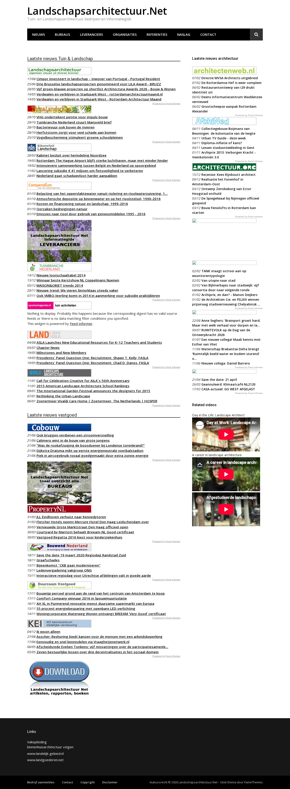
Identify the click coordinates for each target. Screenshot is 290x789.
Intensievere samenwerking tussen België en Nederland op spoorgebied (96, 165)
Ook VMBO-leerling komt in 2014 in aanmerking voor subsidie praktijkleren (98, 295)
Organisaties (125, 34)
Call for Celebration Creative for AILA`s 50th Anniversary (83, 380)
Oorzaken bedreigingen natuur (61, 209)
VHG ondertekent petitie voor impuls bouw (72, 117)
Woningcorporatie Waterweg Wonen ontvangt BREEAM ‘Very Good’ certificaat (101, 613)
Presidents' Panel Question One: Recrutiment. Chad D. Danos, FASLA (92, 362)
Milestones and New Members (61, 352)
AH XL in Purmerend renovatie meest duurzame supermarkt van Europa (95, 603)
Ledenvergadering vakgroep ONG (64, 570)
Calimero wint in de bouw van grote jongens (73, 440)
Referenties (157, 34)
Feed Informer (81, 323)
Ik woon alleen (48, 631)
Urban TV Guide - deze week (223, 138)
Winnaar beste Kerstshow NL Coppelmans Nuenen (77, 280)
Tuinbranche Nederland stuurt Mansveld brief (74, 122)
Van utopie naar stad (218, 280)
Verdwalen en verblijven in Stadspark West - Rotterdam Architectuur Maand (98, 99)
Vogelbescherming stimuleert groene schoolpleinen (79, 137)
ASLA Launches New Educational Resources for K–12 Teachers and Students (99, 342)
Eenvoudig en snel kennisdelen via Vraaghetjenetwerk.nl (82, 641)
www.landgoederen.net (45, 760)
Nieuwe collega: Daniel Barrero (225, 363)
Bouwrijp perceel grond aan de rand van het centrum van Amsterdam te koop (100, 593)
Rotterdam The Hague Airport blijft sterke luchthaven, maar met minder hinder (102, 160)
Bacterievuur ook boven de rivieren (65, 127)
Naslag (183, 34)
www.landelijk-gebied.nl (45, 753)
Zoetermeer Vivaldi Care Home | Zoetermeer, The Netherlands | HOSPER (96, 401)
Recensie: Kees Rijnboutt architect (228, 174)
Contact (208, 34)
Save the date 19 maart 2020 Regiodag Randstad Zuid (81, 555)
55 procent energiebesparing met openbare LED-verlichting (85, 608)
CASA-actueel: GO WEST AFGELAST (228, 389)
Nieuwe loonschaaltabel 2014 (60, 275)
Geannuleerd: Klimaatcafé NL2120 (228, 384)
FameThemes (253, 782)
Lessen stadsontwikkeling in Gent (227, 147)
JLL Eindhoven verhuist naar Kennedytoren (71, 517)
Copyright (87, 782)
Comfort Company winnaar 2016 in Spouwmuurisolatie (81, 598)
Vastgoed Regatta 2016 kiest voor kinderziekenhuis (79, 537)
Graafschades (48, 560)
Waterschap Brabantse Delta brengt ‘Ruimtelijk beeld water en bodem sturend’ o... (225, 354)
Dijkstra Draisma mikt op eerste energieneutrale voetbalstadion (89, 450)
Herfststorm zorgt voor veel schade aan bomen (76, 132)
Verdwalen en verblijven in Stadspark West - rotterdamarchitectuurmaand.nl (99, 94)
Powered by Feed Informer (166, 103)
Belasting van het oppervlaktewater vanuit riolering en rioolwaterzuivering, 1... (102, 193)
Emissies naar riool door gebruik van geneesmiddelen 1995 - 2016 (90, 214)
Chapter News (48, 347)
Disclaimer (110, 782)
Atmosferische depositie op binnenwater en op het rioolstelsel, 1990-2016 (98, 198)
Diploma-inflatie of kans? (221, 143)
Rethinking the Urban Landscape (63, 396)
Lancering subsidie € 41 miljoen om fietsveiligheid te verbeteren (89, 170)
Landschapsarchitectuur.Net (97, 11)
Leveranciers (91, 34)
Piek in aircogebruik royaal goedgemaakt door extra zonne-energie (92, 455)
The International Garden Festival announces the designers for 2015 (93, 391)
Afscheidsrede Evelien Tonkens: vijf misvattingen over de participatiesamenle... (102, 646)
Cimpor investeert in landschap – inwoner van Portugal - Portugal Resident (98, 78)
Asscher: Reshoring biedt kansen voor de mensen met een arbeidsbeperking (99, 636)
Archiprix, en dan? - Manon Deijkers (229, 295)
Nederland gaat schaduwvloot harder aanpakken (76, 175)
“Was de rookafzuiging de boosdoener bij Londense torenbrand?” (90, 445)
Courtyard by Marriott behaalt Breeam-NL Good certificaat (85, 532)
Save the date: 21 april (219, 379)
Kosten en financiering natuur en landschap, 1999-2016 (82, 203)
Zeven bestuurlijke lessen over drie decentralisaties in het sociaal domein (97, 652)
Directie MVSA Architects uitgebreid (229, 78)
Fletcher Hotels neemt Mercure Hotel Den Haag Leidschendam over (92, 522)
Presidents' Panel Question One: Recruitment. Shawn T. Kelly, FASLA (92, 357)
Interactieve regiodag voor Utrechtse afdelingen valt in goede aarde (93, 575)
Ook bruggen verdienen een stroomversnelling (75, 435)
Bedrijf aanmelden (40, 782)
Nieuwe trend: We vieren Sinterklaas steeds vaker (77, 290)
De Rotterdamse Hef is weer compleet (231, 83)
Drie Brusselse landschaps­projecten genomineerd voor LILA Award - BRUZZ (98, 84)
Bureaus (62, 34)
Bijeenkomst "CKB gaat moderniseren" (68, 565)
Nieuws (38, 34)
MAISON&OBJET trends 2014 (59, 285)
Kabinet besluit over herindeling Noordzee (71, 155)
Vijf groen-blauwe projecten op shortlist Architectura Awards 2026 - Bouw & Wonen (106, 89)
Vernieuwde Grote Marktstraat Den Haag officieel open (82, 527)
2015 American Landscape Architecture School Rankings (82, 386)
